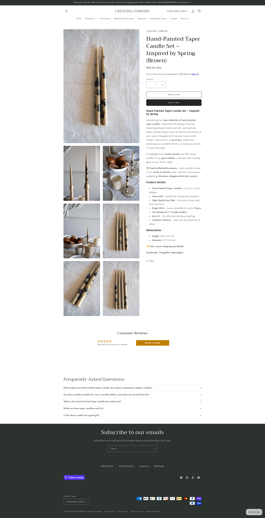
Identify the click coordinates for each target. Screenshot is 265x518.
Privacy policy (109, 511)
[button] (66, 11)
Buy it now (174, 102)
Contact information (153, 511)
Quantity (149, 79)
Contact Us (144, 466)
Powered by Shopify (94, 511)
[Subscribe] (154, 448)
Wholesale (159, 466)
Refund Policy (107, 466)
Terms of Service (126, 466)
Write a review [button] (152, 343)
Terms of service (137, 511)
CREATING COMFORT (78, 511)
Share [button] (151, 261)
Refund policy (122, 511)
